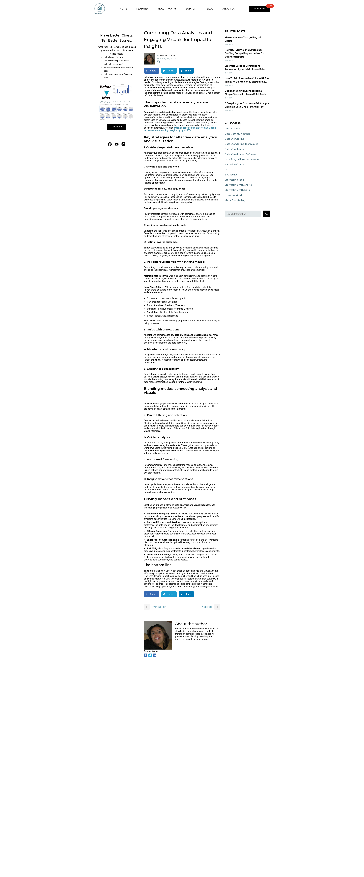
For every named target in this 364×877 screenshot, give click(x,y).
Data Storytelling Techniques (241, 144)
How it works (167, 9)
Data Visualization (235, 149)
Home (123, 9)
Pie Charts (231, 169)
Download (259, 8)
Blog (210, 9)
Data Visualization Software (241, 154)
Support (191, 9)
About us (229, 9)
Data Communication (237, 133)
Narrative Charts (234, 164)
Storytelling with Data (237, 190)
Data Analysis (232, 128)
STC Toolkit (231, 174)
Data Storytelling (234, 139)
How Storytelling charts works (242, 159)
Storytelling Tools (234, 179)
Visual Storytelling (235, 200)
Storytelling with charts (238, 185)
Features (142, 9)
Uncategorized (233, 195)
